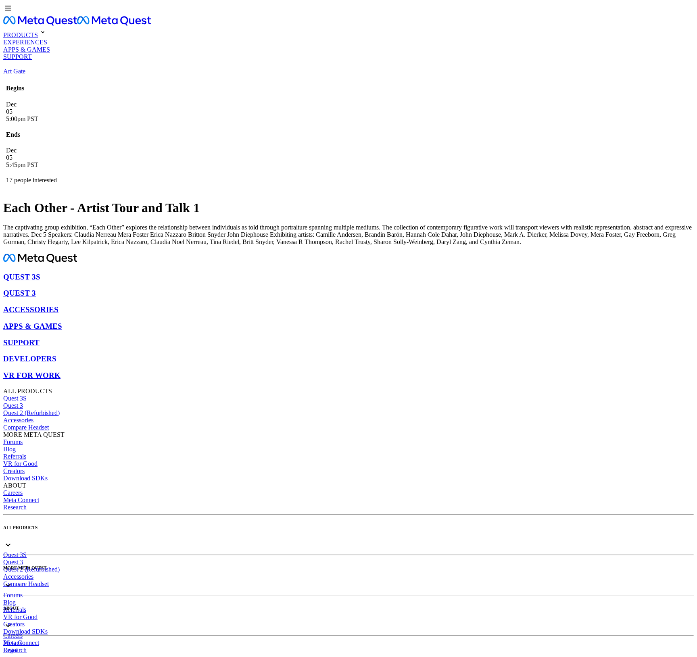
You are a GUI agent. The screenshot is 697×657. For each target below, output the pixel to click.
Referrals (14, 456)
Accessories (18, 420)
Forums (13, 441)
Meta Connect (21, 499)
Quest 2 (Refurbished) (31, 412)
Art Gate (14, 71)
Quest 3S (15, 398)
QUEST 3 (19, 293)
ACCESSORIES (30, 309)
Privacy (13, 642)
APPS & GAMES (32, 326)
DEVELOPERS (29, 359)
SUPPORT (21, 342)
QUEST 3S (21, 277)
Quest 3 (13, 405)
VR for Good (20, 463)
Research (15, 507)
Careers (13, 492)
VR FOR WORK (32, 375)
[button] (348, 9)
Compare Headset (26, 427)
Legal (10, 650)
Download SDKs (25, 478)
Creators (14, 470)
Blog (9, 449)
